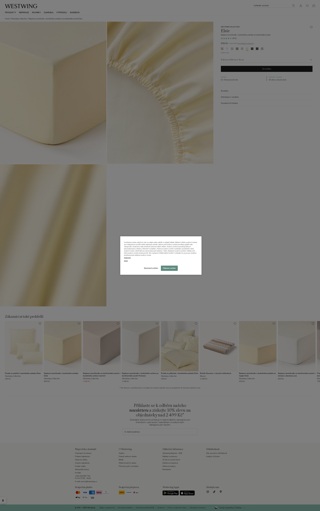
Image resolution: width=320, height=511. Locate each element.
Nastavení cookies (151, 268)
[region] (161, 255)
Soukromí (127, 258)
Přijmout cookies (169, 268)
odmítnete (186, 253)
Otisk (126, 261)
